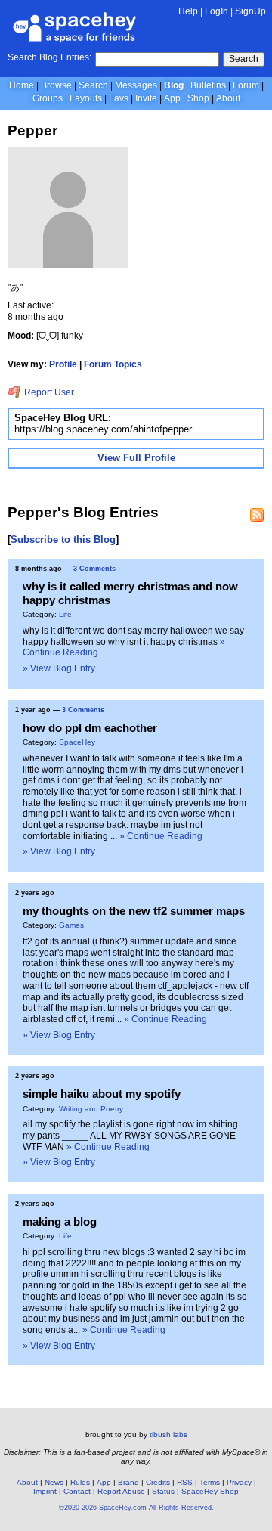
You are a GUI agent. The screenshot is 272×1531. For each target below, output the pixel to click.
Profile (63, 364)
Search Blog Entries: (49, 57)
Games (71, 925)
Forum (246, 85)
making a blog (60, 1221)
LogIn (216, 11)
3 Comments (94, 568)
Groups (47, 98)
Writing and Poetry (91, 1109)
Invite (146, 98)
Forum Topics (113, 364)
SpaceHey (77, 742)
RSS (185, 1482)
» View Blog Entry (59, 668)
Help (188, 11)
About (228, 98)
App (172, 98)
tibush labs (168, 1434)
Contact (77, 1491)
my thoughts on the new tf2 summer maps (134, 910)
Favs (118, 98)
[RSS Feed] (256, 515)
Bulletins (208, 85)
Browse (56, 85)
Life (65, 614)
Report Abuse (121, 1491)
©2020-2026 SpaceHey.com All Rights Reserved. (136, 1507)
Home (21, 85)
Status (163, 1491)
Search (243, 59)
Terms (209, 1482)
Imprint (45, 1491)
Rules (80, 1482)
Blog (174, 85)
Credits (158, 1482)
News (54, 1482)
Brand (128, 1482)
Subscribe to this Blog (63, 539)
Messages (136, 85)
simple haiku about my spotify (102, 1093)
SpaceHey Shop (210, 1491)
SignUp (250, 11)
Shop (198, 98)
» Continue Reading (160, 836)
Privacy (239, 1482)
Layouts (86, 98)
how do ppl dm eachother (90, 727)
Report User (48, 392)
